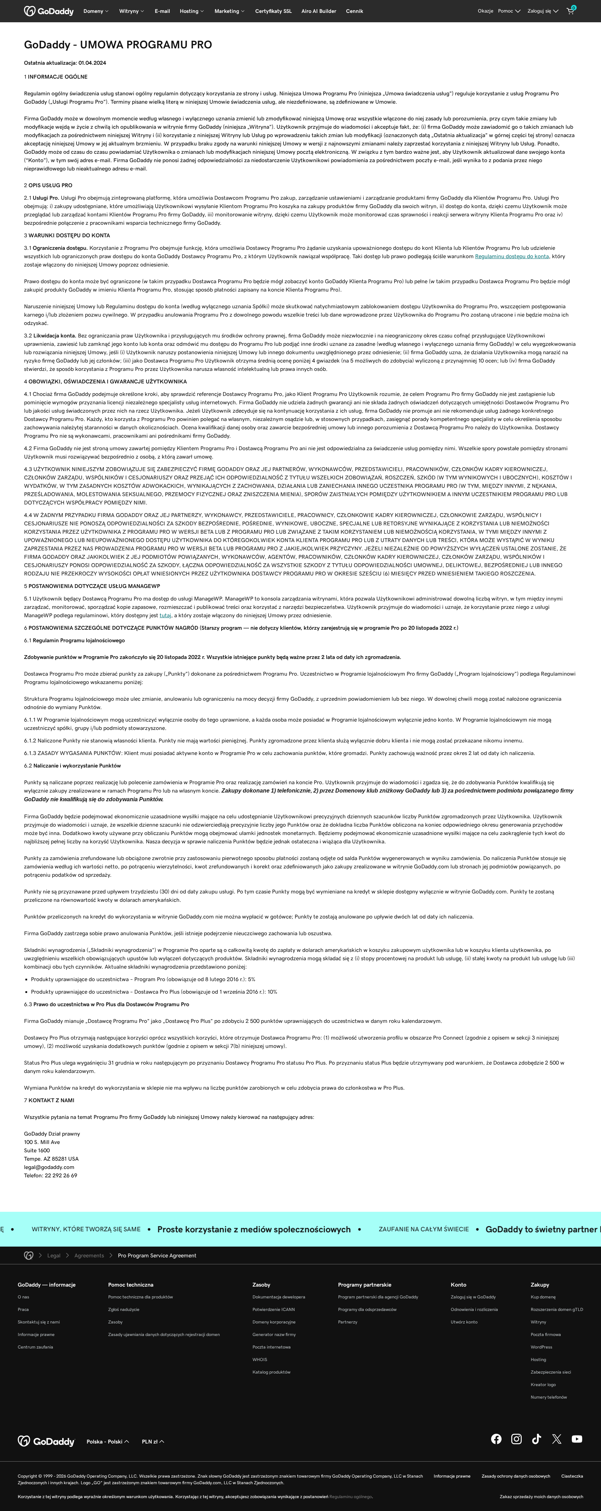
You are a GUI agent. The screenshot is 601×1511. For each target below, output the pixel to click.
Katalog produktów (271, 1372)
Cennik (354, 11)
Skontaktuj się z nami (39, 1322)
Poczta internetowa (272, 1347)
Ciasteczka (572, 1476)
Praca (23, 1309)
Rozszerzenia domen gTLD (557, 1309)
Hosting (538, 1359)
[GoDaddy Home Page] (46, 1441)
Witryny (538, 1322)
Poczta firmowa (546, 1334)
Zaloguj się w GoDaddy (473, 1297)
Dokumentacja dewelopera (279, 1297)
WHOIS (260, 1359)
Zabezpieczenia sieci (551, 1372)
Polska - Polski (104, 1441)
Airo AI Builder (319, 11)
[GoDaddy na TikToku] (536, 1443)
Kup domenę (543, 1297)
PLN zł (150, 1441)
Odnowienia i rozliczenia (474, 1309)
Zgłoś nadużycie (123, 1309)
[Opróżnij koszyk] (570, 11)
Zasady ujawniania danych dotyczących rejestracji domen (164, 1334)
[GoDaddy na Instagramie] (516, 1443)
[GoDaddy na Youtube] (577, 1443)
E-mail (162, 11)
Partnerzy (347, 1322)
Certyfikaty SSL (273, 11)
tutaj (165, 615)
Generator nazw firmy (274, 1334)
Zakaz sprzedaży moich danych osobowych (541, 1496)
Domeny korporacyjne (274, 1322)
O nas (23, 1297)
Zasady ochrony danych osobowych (516, 1476)
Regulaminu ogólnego (350, 1496)
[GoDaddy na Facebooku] (496, 1443)
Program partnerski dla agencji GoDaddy (378, 1297)
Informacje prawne (36, 1334)
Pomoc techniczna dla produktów (140, 1297)
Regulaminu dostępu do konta (512, 256)
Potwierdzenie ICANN (274, 1309)
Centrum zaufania (35, 1347)
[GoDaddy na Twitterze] (557, 1443)
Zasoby (115, 1322)
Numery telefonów (549, 1397)
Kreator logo (543, 1384)
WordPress (541, 1347)
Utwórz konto (464, 1322)
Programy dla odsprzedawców (367, 1309)
